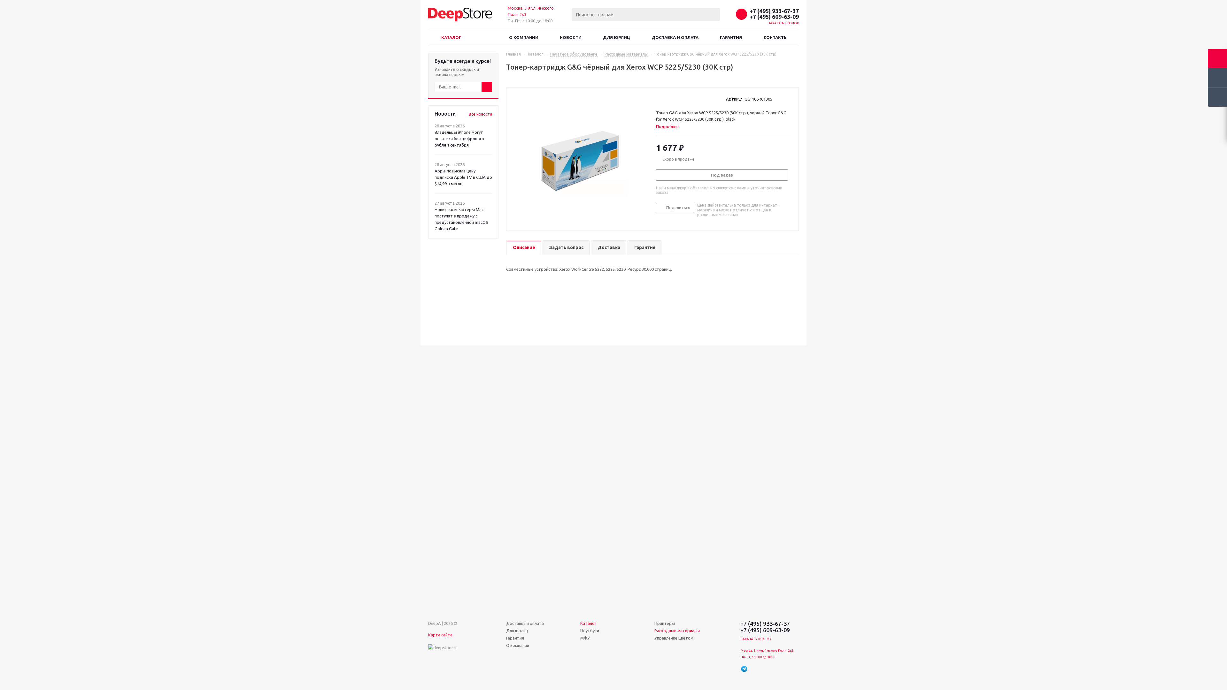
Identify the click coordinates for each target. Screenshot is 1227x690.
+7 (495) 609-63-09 (774, 16)
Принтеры (664, 623)
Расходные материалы (677, 630)
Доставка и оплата (675, 37)
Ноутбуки (589, 630)
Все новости (480, 114)
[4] (677, 98)
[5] (683, 98)
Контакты (776, 37)
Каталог (451, 37)
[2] (665, 98)
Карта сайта (440, 635)
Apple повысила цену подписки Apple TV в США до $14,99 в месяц (463, 177)
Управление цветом (673, 638)
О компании (523, 37)
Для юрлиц (616, 37)
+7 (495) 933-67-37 (774, 11)
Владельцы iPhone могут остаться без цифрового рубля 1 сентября (459, 138)
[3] (671, 98)
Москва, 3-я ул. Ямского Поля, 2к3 (767, 650)
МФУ (585, 638)
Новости (571, 37)
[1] (659, 98)
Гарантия (731, 37)
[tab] (669, 126)
